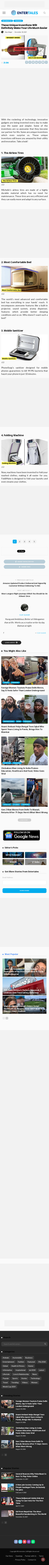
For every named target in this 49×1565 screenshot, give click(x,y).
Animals (6, 1358)
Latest (41, 1370)
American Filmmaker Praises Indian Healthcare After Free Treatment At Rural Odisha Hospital (23, 971)
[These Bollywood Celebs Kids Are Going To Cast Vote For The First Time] (7, 1501)
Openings (18, 1556)
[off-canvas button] (4, 12)
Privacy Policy (20, 1560)
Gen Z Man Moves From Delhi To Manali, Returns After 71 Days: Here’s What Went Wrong (24, 811)
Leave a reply (10, 642)
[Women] (13, 862)
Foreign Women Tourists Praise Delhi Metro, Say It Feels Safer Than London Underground (23, 689)
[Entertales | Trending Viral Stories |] (24, 12)
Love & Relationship (21, 1374)
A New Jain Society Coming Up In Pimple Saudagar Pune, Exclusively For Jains (30, 1487)
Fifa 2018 (42, 1362)
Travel (6, 682)
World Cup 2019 (9, 1387)
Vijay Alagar (8, 32)
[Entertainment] (13, 855)
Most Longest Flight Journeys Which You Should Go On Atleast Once (24, 594)
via (2, 184)
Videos (25, 1382)
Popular (6, 1378)
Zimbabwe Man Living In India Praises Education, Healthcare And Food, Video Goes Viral (22, 771)
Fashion (21, 1362)
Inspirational (9, 721)
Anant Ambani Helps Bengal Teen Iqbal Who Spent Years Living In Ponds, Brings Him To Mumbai (22, 729)
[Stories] (35, 862)
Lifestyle (7, 763)
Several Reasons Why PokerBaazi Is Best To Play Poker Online (31, 1475)
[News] (35, 855)
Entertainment (8, 1362)
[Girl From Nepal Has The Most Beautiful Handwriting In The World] (7, 1513)
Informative (7, 21)
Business (29, 1358)
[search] (44, 13)
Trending (18, 21)
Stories (16, 804)
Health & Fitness (17, 1366)
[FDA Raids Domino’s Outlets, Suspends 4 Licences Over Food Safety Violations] (24, 986)
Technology (35, 1378)
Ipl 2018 (32, 1370)
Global (5, 1366)
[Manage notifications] (43, 1559)
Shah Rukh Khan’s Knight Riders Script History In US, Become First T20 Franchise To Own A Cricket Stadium (24, 1009)
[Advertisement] (24, 4)
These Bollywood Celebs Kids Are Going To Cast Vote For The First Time (30, 1500)
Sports (15, 1378)
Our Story (9, 1556)
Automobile (17, 1358)
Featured (31, 1362)
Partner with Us (30, 1556)
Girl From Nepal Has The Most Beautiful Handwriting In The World (31, 1512)
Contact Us (32, 1560)
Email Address (8, 877)
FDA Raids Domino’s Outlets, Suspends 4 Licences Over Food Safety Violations (22, 991)
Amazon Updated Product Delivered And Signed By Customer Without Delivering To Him (24, 584)
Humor (30, 1366)
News (19, 721)
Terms (41, 1556)
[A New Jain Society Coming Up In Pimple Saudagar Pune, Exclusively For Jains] (7, 1488)
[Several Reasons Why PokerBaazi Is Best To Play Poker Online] (7, 1476)
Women (34, 1382)
